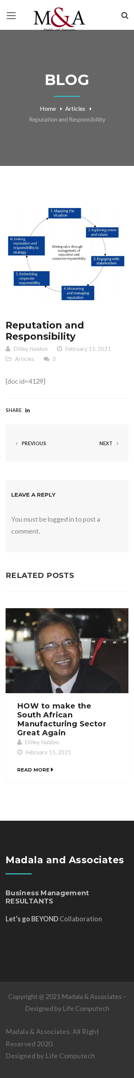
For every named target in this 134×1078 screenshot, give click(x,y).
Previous (33, 443)
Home (48, 108)
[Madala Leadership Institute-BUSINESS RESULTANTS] (59, 19)
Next (106, 443)
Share (14, 410)
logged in (61, 519)
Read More (33, 770)
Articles (75, 108)
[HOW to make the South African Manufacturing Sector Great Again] (67, 650)
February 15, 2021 (88, 348)
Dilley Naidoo (30, 348)
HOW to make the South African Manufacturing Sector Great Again (61, 719)
